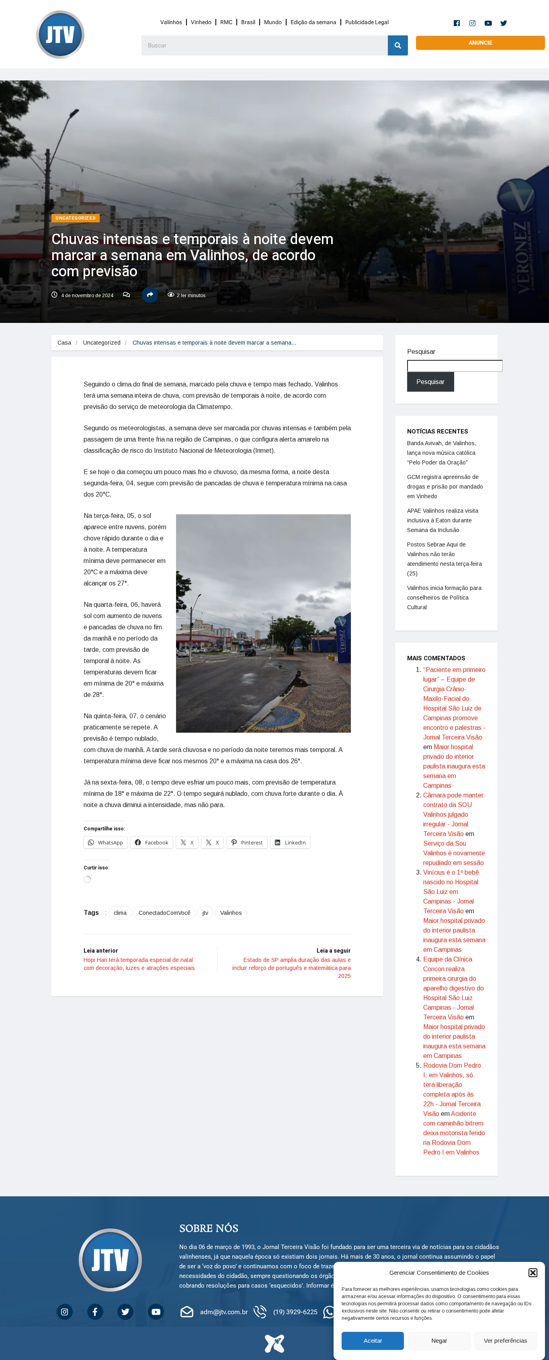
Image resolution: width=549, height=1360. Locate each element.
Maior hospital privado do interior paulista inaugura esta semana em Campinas (454, 766)
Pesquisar (421, 351)
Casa (64, 342)
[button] (533, 1273)
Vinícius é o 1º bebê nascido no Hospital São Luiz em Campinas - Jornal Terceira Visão (451, 891)
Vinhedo (201, 22)
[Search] (398, 45)
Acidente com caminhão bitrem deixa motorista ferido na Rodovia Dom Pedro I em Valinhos (454, 1133)
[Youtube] (488, 23)
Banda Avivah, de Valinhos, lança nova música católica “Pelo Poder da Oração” (441, 453)
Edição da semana (313, 22)
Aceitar (373, 1340)
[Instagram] (472, 23)
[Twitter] (504, 23)
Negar (439, 1340)
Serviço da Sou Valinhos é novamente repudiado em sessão (454, 853)
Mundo (273, 22)
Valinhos (171, 22)
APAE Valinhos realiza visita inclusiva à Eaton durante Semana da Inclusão (442, 520)
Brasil (248, 22)
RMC (226, 22)
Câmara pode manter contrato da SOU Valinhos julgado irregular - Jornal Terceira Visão (453, 814)
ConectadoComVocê (165, 913)
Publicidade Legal (367, 22)
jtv (205, 913)
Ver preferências (505, 1340)
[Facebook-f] (457, 23)
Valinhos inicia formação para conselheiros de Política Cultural (444, 597)
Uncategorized (75, 218)
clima (120, 913)
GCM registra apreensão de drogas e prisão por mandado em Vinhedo (445, 486)
